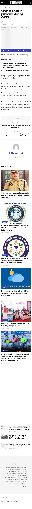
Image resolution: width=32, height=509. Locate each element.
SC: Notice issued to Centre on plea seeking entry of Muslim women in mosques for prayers (19, 427)
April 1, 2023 (13, 440)
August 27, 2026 (5, 200)
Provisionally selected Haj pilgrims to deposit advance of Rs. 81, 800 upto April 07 (19, 436)
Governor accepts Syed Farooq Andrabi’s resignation (19, 445)
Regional (11, 7)
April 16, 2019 (13, 431)
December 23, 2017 (8, 24)
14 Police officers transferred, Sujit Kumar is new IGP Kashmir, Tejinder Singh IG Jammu (14, 65)
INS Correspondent (11, 22)
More (24, 486)
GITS (17, 501)
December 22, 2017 (14, 448)
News (6, 7)
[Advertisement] (14, 396)
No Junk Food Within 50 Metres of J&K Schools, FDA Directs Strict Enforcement (14, 228)
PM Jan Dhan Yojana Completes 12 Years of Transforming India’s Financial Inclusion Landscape (16, 77)
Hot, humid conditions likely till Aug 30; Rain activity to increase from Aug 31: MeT (15, 293)
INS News (7, 501)
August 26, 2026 (5, 328)
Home (2, 7)
